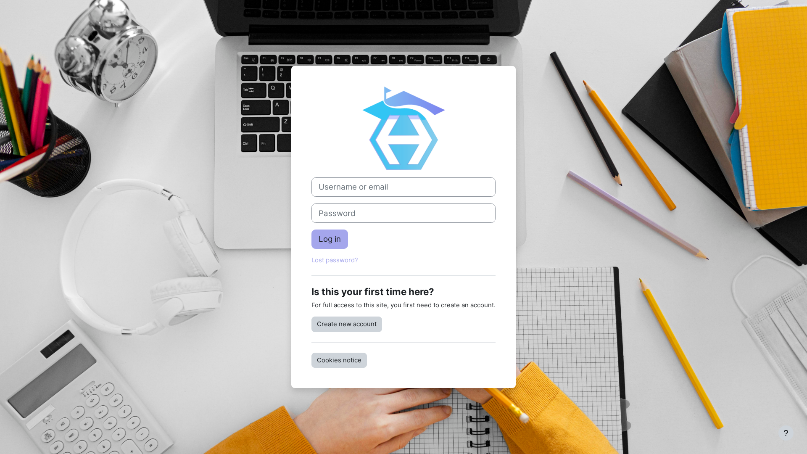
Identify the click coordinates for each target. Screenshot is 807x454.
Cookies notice (339, 360)
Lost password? (334, 260)
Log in (330, 239)
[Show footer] (786, 433)
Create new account (347, 324)
